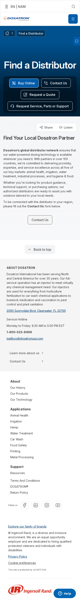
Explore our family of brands (27, 526)
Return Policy (19, 492)
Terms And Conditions (25, 480)
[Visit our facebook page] (25, 505)
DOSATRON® (19, 486)
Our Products (19, 393)
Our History (17, 387)
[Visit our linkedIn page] (36, 505)
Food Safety (18, 445)
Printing (15, 451)
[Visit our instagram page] (47, 505)
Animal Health (19, 415)
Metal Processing (22, 457)
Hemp (14, 427)
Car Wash (16, 439)
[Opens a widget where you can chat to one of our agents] (64, 594)
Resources (17, 473)
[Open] (73, 19)
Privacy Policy (17, 556)
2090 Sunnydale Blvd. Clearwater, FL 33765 (36, 310)
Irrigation (16, 421)
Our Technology (21, 399)
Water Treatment (21, 433)
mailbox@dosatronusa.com (25, 338)
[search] (73, 6)
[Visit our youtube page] (58, 505)
